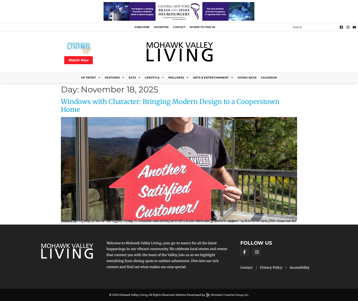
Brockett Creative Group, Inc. (229, 294)
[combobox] (311, 27)
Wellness (176, 77)
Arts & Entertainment (211, 77)
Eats (132, 77)
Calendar (269, 77)
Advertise (161, 27)
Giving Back (247, 77)
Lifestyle (152, 77)
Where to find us (202, 27)
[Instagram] (257, 252)
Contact (179, 27)
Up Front (88, 77)
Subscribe (142, 27)
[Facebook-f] (244, 252)
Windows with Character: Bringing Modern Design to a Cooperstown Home (170, 106)
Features (112, 77)
